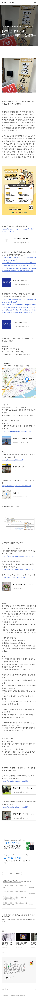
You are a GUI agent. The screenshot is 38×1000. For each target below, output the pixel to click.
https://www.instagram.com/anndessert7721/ (18, 556)
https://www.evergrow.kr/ (13, 840)
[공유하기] (8, 873)
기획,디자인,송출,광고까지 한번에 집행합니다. (19, 861)
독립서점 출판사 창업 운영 (10, 880)
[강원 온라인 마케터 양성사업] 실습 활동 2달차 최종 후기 (15, 886)
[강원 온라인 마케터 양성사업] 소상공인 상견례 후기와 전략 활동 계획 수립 (15, 904)
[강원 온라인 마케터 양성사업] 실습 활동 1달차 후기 (15, 892)
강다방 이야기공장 (8, 3)
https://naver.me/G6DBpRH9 (12, 460)
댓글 (3, 952)
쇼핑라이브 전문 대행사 (13, 858)
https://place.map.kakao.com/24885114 (16, 486)
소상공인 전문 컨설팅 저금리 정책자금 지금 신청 (12, 843)
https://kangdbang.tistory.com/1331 (15, 807)
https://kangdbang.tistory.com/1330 (15, 781)
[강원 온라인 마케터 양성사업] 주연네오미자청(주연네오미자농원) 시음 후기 (14, 898)
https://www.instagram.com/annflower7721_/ (18, 569)
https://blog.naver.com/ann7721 (14, 577)
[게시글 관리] (11, 873)
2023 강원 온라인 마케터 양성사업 (12, 882)
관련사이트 (5, 989)
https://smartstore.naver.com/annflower (17, 431)
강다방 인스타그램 (7, 993)
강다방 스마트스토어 (7, 996)
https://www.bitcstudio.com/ (14, 855)
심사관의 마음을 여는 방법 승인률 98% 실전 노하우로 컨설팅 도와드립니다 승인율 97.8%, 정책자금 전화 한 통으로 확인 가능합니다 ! (13, 847)
